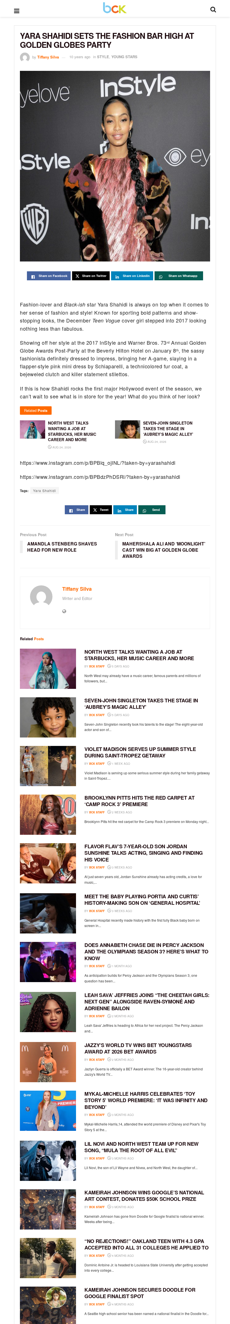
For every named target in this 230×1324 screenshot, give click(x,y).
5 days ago (120, 666)
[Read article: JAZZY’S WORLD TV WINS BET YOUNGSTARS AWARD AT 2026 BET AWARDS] (48, 1062)
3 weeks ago (121, 867)
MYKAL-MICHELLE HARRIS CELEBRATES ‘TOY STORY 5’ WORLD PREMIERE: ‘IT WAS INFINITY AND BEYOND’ (146, 1100)
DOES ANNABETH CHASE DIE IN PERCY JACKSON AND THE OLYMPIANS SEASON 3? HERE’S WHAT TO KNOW (146, 951)
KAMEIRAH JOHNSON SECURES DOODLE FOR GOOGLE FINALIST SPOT (139, 1293)
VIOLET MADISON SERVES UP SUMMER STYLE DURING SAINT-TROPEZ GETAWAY (140, 752)
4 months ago (122, 1256)
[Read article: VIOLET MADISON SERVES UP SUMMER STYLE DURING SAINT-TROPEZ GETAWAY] (48, 766)
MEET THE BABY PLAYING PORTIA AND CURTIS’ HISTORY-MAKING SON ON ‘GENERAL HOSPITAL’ (142, 899)
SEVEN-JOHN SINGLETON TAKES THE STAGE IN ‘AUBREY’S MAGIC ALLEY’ (141, 704)
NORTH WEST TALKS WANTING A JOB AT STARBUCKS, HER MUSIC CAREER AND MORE (139, 655)
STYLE (103, 56)
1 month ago (121, 966)
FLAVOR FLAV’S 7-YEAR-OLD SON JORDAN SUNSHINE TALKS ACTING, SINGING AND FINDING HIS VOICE (143, 853)
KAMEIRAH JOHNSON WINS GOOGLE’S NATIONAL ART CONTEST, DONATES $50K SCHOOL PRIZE (144, 1196)
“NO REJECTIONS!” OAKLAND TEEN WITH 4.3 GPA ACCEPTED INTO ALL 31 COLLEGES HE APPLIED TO (146, 1244)
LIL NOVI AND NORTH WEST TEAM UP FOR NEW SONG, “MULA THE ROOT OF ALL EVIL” (141, 1147)
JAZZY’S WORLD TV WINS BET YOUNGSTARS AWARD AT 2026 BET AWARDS (138, 1048)
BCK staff (97, 666)
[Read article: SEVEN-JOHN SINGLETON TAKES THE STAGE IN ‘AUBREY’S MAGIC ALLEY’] (48, 717)
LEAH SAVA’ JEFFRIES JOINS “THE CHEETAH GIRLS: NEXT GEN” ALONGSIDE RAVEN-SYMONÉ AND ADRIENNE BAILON (147, 1001)
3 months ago (122, 1115)
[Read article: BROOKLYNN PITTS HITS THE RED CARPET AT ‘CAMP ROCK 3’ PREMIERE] (48, 815)
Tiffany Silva (48, 56)
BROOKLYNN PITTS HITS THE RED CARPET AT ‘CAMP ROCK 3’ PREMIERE (139, 801)
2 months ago (122, 1016)
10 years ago (79, 56)
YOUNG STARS (124, 56)
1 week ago (120, 764)
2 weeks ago (121, 812)
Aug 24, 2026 (61, 447)
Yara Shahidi (44, 490)
